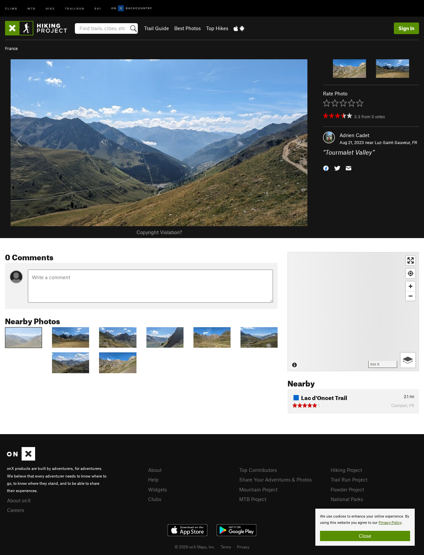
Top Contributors (258, 470)
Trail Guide (156, 28)
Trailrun (74, 8)
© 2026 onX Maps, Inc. (195, 546)
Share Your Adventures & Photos (275, 479)
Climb (11, 8)
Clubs (154, 499)
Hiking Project (346, 470)
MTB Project (252, 499)
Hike (50, 8)
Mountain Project (258, 489)
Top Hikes (217, 28)
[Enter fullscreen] (410, 260)
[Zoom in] (410, 286)
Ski (97, 8)
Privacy (243, 546)
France (11, 48)
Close (365, 536)
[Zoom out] (410, 296)
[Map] (353, 311)
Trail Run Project (349, 479)
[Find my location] (410, 273)
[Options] (407, 360)
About (155, 470)
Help (153, 479)
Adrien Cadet (354, 135)
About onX (19, 500)
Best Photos (187, 28)
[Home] (39, 28)
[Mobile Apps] (239, 28)
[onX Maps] (21, 459)
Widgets (157, 489)
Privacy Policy (390, 523)
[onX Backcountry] (131, 8)
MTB (31, 8)
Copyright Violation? (159, 232)
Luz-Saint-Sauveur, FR (396, 142)
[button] (326, 168)
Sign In (406, 28)
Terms (226, 546)
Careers (15, 510)
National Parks (347, 499)
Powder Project (347, 489)
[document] (365, 527)
